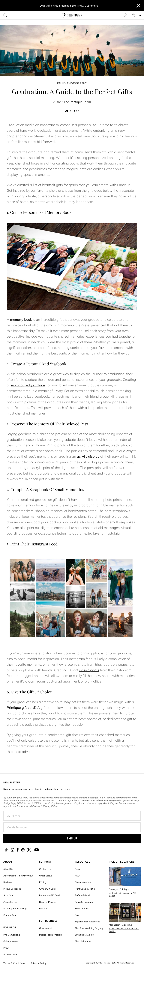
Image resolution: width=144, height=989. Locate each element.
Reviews (7, 882)
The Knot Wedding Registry (89, 928)
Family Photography (72, 83)
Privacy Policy (38, 963)
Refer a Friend (82, 895)
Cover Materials (83, 882)
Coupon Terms (10, 915)
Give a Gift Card (47, 888)
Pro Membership (11, 934)
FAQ (77, 875)
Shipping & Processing (14, 908)
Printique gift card (21, 707)
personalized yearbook (27, 385)
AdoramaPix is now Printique (18, 875)
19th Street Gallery (84, 934)
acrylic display (88, 456)
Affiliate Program (84, 901)
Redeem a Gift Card (49, 895)
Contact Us (45, 869)
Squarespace (10, 954)
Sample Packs (82, 908)
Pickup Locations (12, 888)
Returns (43, 908)
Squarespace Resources (87, 921)
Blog (77, 869)
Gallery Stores (10, 941)
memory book (21, 319)
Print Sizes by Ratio (85, 888)
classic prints (89, 670)
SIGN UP (72, 838)
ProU (6, 947)
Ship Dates (9, 895)
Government (45, 928)
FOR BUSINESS (48, 920)
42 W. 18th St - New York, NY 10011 (124, 930)
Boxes (78, 915)
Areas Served (10, 901)
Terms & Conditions (14, 963)
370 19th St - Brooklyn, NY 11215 (122, 894)
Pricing (42, 882)
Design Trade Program (50, 934)
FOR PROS (9, 927)
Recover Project (47, 901)
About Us (8, 869)
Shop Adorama (83, 941)
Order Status (45, 875)
